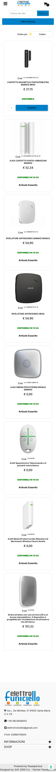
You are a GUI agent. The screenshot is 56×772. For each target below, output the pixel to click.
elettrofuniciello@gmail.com (22, 727)
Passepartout (35, 766)
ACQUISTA (31, 108)
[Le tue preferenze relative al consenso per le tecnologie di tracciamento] (51, 767)
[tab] (28, 741)
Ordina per (22, 34)
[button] (43, 13)
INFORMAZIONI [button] (15, 741)
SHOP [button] (8, 747)
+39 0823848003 (17, 720)
